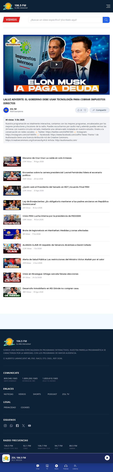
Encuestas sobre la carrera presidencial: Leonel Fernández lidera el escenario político (62, 174)
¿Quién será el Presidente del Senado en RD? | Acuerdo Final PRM (56, 187)
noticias (8, 394)
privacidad (10, 407)
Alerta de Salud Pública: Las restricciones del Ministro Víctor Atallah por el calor (63, 259)
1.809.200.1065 (30, 378)
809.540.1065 (10, 378)
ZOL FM (13, 109)
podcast (52, 394)
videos (22, 394)
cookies (25, 407)
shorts (37, 394)
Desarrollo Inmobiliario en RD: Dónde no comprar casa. (51, 288)
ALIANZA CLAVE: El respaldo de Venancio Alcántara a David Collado (57, 245)
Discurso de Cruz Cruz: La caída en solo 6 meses (47, 158)
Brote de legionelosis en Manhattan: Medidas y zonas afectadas (55, 230)
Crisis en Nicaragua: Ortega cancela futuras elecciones (50, 274)
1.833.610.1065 (50, 378)
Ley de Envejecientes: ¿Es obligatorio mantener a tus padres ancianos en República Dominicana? (65, 202)
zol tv (65, 394)
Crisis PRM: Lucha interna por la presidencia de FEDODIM (52, 216)
